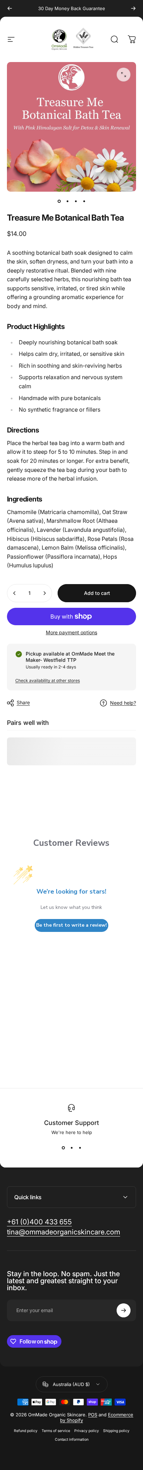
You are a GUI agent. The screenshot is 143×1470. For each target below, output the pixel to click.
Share (23, 702)
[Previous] (9, 8)
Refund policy (25, 1431)
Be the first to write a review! (71, 925)
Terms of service (56, 1431)
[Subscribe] (124, 1310)
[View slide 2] (71, 1147)
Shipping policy (116, 1431)
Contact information (72, 1439)
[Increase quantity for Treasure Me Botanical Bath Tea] (44, 593)
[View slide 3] (80, 1147)
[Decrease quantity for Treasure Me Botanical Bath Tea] (14, 593)
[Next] (133, 8)
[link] (39, 1222)
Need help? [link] (123, 703)
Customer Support (71, 1122)
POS (92, 1414)
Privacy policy (86, 1431)
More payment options (71, 632)
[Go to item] (59, 201)
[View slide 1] (63, 1147)
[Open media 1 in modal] (124, 75)
